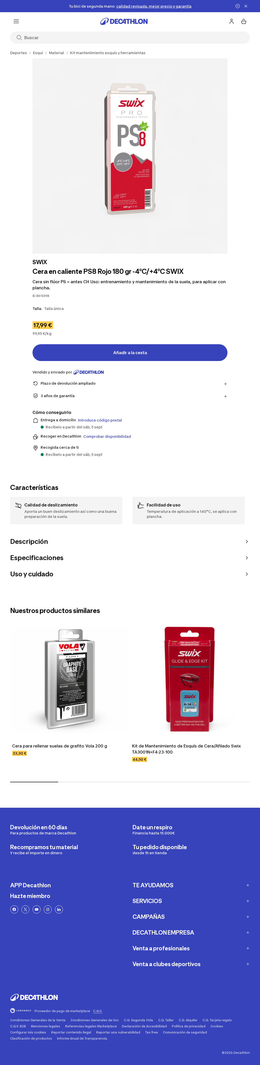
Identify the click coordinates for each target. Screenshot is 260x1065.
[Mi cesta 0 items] (244, 21)
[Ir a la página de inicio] (124, 21)
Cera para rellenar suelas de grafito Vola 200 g (59, 745)
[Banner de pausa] (238, 6)
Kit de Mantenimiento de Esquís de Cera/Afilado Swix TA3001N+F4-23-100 (186, 749)
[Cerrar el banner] (246, 6)
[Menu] (16, 21)
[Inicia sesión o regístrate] (231, 21)
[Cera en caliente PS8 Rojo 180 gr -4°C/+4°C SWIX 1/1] (130, 156)
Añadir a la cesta (130, 352)
